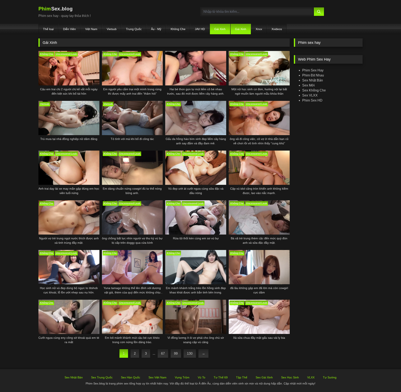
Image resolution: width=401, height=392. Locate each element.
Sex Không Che (314, 90)
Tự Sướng (329, 377)
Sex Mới (308, 85)
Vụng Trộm (182, 377)
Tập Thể (241, 377)
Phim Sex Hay (313, 70)
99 (176, 353)
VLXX (311, 377)
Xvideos (277, 29)
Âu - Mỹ (156, 29)
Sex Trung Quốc (102, 377)
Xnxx (259, 29)
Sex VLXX (310, 95)
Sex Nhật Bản (312, 80)
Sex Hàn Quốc (130, 377)
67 (163, 353)
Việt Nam (91, 29)
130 (190, 353)
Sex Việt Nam (157, 377)
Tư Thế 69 (221, 377)
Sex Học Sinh (290, 377)
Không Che (178, 29)
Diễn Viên (69, 29)
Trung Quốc (134, 29)
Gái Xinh (220, 29)
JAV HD (200, 29)
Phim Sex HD (312, 100)
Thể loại (48, 29)
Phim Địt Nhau (313, 75)
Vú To (201, 377)
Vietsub (112, 29)
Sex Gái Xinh (264, 377)
